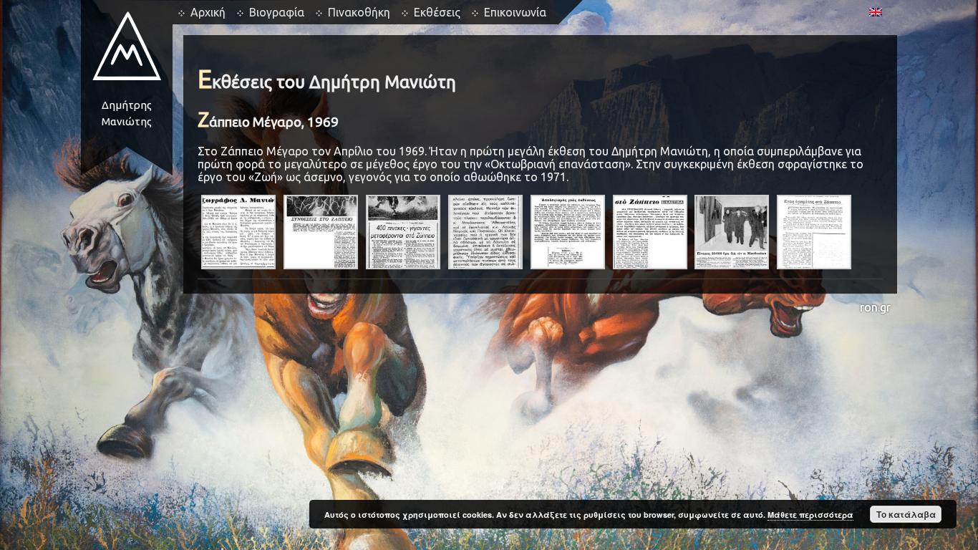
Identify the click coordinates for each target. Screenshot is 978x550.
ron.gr (875, 307)
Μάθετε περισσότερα (810, 514)
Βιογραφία (276, 12)
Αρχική (208, 12)
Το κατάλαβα (906, 514)
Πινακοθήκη (359, 12)
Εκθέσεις (437, 12)
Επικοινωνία (515, 12)
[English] (875, 12)
